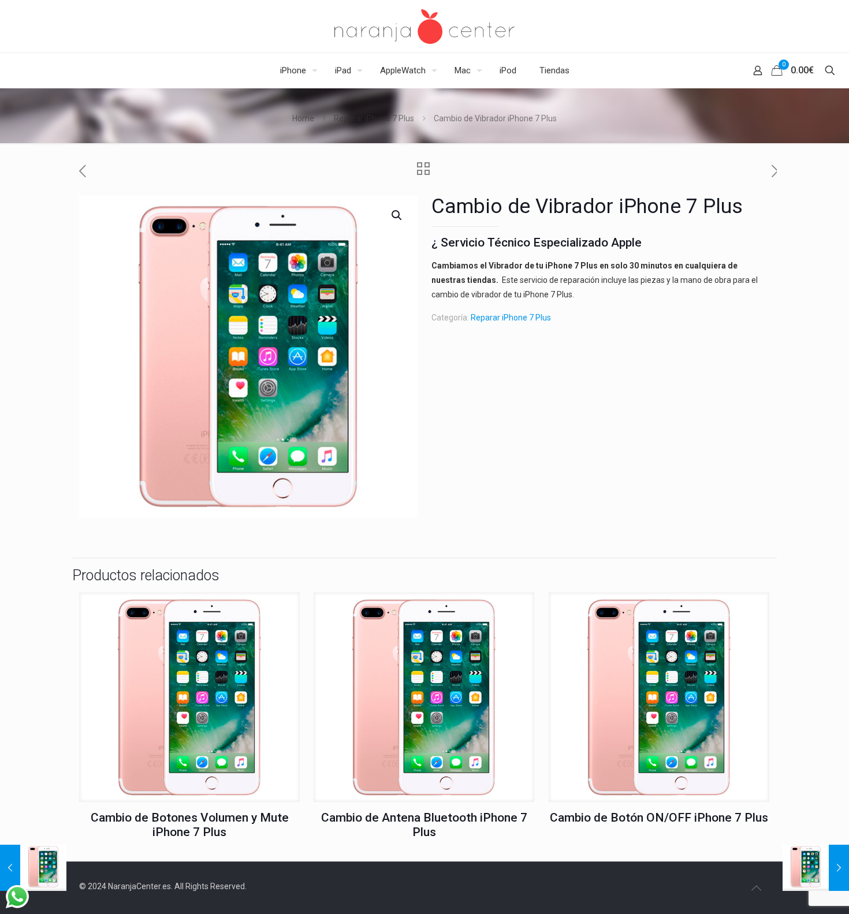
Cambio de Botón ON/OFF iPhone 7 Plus (659, 818)
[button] (397, 215)
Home (303, 118)
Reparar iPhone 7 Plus (374, 118)
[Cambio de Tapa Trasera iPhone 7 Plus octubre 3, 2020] (33, 868)
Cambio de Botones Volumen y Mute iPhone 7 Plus (190, 825)
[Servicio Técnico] (424, 26)
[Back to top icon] (756, 888)
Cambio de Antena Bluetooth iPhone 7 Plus (424, 825)
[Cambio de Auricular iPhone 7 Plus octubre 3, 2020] (816, 868)
